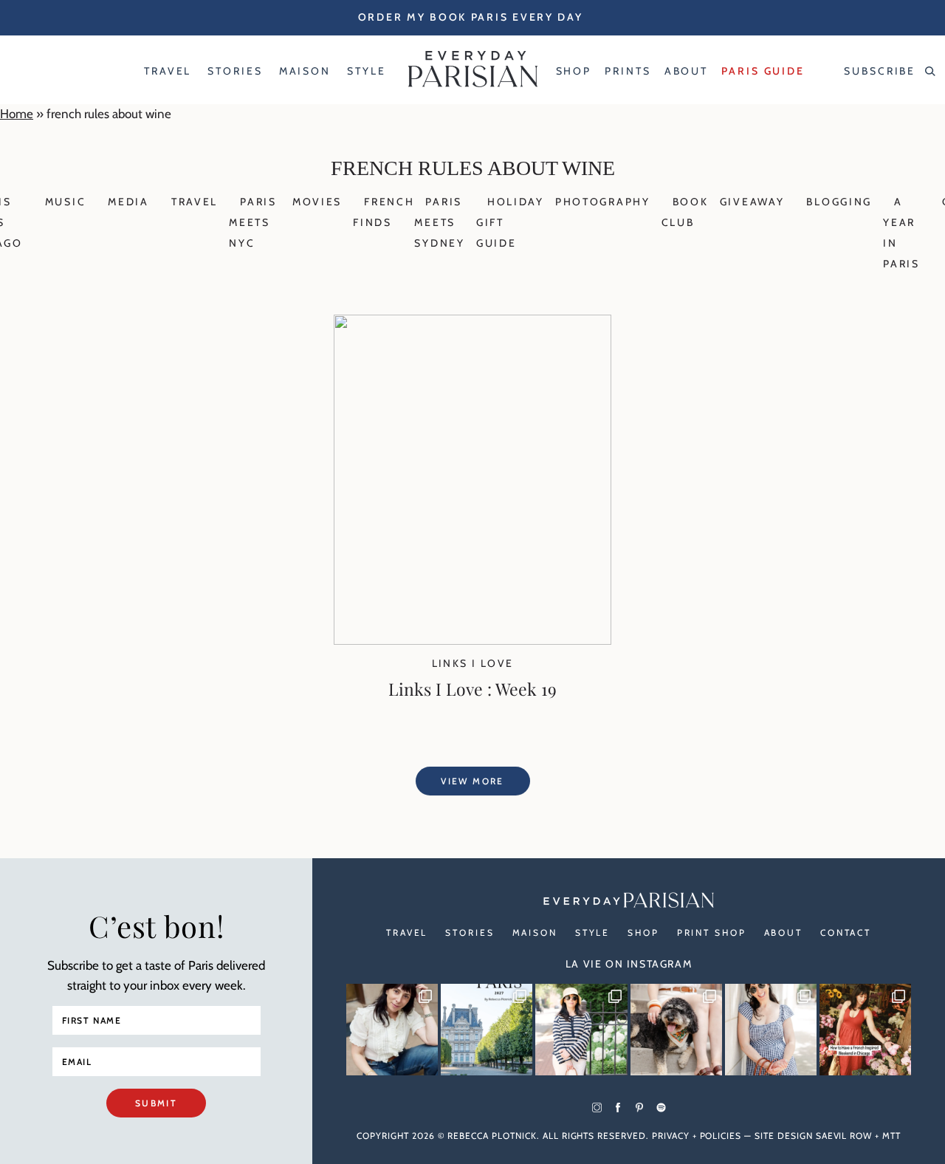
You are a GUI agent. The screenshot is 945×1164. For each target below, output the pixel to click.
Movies (317, 201)
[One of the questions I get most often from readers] (865, 1029)
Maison (534, 932)
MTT (891, 1135)
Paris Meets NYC (253, 222)
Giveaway (752, 201)
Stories (469, 932)
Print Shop (711, 932)
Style (592, 932)
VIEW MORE (472, 781)
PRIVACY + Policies (696, 1135)
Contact (845, 932)
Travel (194, 201)
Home (16, 113)
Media (128, 201)
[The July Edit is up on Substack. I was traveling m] (771, 1029)
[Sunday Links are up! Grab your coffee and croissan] (392, 1029)
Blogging (839, 201)
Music (65, 201)
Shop (643, 932)
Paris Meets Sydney (439, 222)
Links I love (473, 663)
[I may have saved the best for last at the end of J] (676, 1029)
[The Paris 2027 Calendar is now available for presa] (486, 1029)
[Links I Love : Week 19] (472, 640)
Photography (602, 201)
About (783, 932)
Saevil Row (844, 1135)
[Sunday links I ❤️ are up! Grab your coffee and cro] (581, 1029)
